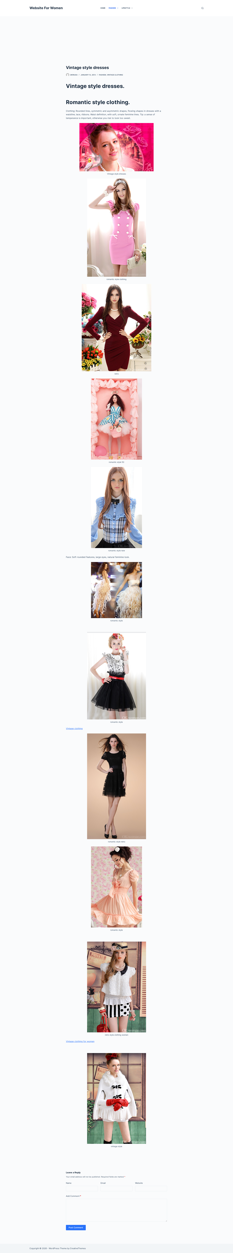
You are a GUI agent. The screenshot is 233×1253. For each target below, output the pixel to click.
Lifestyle (126, 8)
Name (68, 1183)
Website (139, 1183)
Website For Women (46, 8)
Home (102, 8)
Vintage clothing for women (80, 1041)
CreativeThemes (78, 1248)
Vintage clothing (115, 75)
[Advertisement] (116, 36)
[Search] (202, 8)
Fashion (112, 8)
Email (103, 1183)
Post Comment (76, 1227)
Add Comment (73, 1196)
